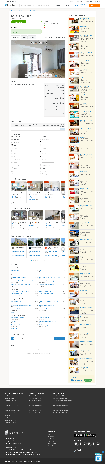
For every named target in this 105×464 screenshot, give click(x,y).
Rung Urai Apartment (85, 222)
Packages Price (88, 1)
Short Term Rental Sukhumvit (60, 397)
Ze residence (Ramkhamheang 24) (86, 43)
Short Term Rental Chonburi (60, 410)
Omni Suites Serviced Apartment (86, 111)
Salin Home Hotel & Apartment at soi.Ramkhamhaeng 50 (86, 77)
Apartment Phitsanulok (35, 410)
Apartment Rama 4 (10, 412)
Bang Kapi (26, 10)
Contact (50, 445)
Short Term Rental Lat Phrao (60, 402)
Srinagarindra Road (16, 293)
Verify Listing (51, 438)
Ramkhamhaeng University (18, 277)
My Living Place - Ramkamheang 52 (86, 128)
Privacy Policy (52, 443)
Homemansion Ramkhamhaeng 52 (86, 205)
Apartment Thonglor (10, 400)
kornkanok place (84, 94)
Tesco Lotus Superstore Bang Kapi (21, 304)
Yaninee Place (83, 290)
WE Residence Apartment (86, 358)
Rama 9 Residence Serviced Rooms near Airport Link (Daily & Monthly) (86, 86)
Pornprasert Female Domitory (86, 341)
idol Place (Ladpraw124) (86, 281)
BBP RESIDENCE (83, 26)
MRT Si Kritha (15, 270)
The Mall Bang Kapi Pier (17, 317)
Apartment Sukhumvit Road (12, 395)
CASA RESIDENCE (84, 103)
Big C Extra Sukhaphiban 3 (46, 304)
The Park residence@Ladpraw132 (86, 154)
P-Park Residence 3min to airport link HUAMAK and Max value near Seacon (86, 196)
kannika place (83, 171)
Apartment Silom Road (11, 407)
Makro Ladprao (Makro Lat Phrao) (48, 301)
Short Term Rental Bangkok (60, 395)
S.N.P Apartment (84, 69)
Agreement (51, 436)
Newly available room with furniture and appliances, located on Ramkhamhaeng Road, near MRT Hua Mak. (86, 273)
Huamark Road (15, 295)
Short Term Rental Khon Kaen (61, 412)
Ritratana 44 (83, 247)
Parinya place (83, 256)
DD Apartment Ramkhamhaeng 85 (86, 307)
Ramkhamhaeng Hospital (46, 324)
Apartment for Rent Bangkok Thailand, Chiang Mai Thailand (12, 5)
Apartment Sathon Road (11, 405)
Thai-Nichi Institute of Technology (21, 284)
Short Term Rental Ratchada (60, 405)
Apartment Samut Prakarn (36, 402)
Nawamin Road (43, 295)
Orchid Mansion (84, 366)
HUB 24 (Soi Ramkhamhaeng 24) (86, 179)
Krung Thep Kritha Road (46, 293)
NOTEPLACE (83, 264)
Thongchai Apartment (85, 188)
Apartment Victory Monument (13, 417)
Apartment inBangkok (17, 10)
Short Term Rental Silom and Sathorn (62, 400)
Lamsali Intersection (44, 317)
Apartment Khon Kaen (35, 407)
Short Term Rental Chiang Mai (61, 407)
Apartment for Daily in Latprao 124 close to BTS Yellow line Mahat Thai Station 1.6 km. (86, 324)
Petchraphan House (85, 298)
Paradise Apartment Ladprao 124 (86, 230)
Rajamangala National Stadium (47, 321)
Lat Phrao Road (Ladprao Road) (20, 291)
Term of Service (52, 440)
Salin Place (82, 137)
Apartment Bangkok (34, 395)
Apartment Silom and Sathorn (12, 410)
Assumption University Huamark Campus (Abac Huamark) (50, 277)
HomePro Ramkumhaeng (18, 308)
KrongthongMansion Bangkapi (86, 60)
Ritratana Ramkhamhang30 (86, 213)
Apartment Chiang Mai (35, 397)
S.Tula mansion (83, 145)
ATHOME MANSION (84, 349)
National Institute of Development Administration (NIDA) (23, 280)
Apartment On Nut (10, 402)
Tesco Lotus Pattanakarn (46, 308)
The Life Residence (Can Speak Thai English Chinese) (86, 239)
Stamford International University (48, 284)
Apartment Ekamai (9, 397)
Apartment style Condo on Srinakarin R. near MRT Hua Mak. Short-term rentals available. (86, 315)
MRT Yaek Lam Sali (44, 270)
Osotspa (13, 321)
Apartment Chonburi (34, 412)
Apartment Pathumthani (35, 405)
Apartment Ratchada (10, 422)
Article (71, 1)
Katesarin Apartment (85, 162)
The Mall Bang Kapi (16, 301)
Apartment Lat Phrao (10, 419)
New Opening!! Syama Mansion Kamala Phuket (86, 120)
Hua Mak (32, 10)
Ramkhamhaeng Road (45, 291)
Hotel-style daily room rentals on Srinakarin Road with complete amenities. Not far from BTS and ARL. (86, 332)
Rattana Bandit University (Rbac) (48, 280)
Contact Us (79, 1)
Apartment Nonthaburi (35, 400)
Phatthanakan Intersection (18, 324)
